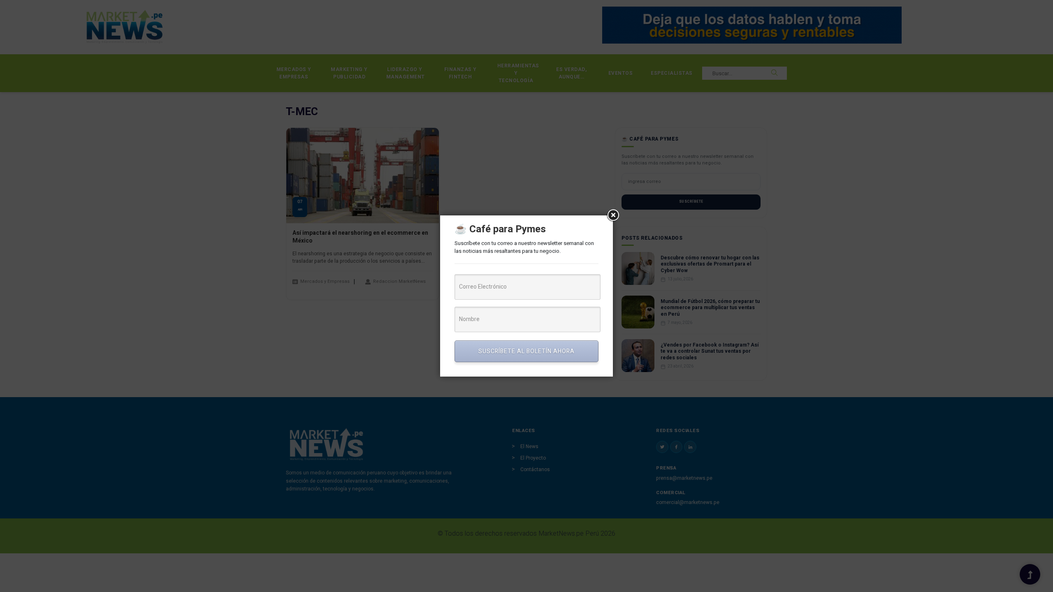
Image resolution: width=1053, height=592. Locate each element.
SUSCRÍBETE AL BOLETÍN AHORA (526, 351)
